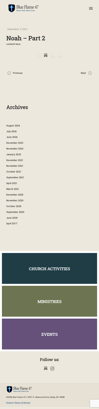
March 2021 (12, 189)
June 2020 (12, 217)
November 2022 (14, 148)
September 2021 (15, 177)
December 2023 (14, 142)
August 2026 (13, 125)
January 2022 (13, 154)
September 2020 (15, 212)
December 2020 (14, 194)
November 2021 (14, 166)
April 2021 (11, 183)
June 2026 (12, 137)
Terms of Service (22, 403)
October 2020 (13, 206)
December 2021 (14, 160)
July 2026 (11, 131)
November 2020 (14, 200)
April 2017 (11, 223)
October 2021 (13, 171)
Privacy (9, 403)
